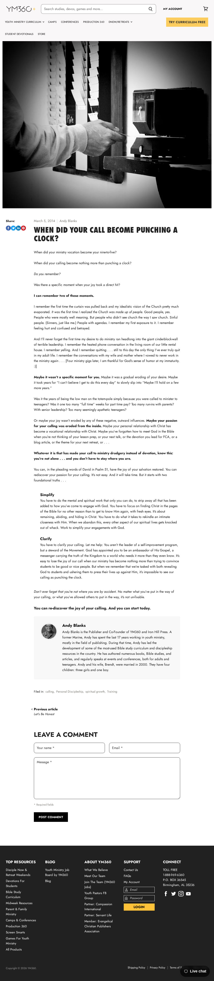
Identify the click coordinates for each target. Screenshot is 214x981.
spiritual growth (95, 691)
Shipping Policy (136, 968)
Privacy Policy (157, 968)
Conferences (70, 22)
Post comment (51, 817)
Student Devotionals (19, 34)
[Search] (150, 9)
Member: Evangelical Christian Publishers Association (98, 926)
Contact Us (131, 870)
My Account (132, 882)
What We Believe (96, 870)
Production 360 (93, 22)
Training (112, 691)
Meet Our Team (94, 876)
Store (41, 34)
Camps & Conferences (21, 920)
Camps (52, 22)
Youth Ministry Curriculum (23, 22)
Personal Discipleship (69, 691)
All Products (14, 949)
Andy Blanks (74, 625)
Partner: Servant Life (98, 915)
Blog (48, 881)
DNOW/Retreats (119, 22)
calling (50, 691)
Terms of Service (179, 968)
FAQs (127, 876)
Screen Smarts (15, 932)
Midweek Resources (19, 903)
